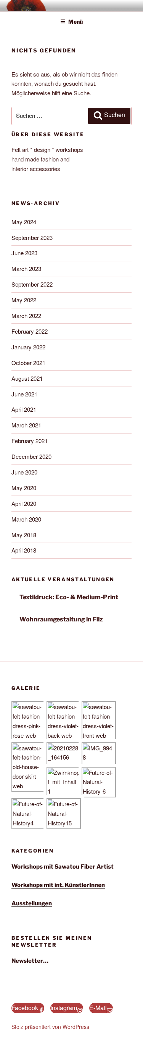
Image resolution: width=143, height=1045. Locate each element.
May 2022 (23, 300)
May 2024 (23, 222)
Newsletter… (29, 960)
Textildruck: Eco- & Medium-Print (68, 597)
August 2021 (27, 378)
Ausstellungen (31, 903)
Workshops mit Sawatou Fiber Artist (62, 866)
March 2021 (26, 425)
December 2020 (31, 456)
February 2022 (29, 331)
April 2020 (23, 503)
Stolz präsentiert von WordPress (50, 1026)
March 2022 (26, 315)
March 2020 (26, 519)
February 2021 (29, 441)
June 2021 (24, 394)
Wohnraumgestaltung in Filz (61, 619)
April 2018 (23, 550)
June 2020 (24, 472)
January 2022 (28, 347)
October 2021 (28, 363)
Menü (75, 21)
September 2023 (32, 237)
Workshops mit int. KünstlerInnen (58, 885)
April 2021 (23, 409)
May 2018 (23, 535)
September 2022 (32, 284)
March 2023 (26, 268)
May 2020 (23, 488)
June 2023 (24, 253)
